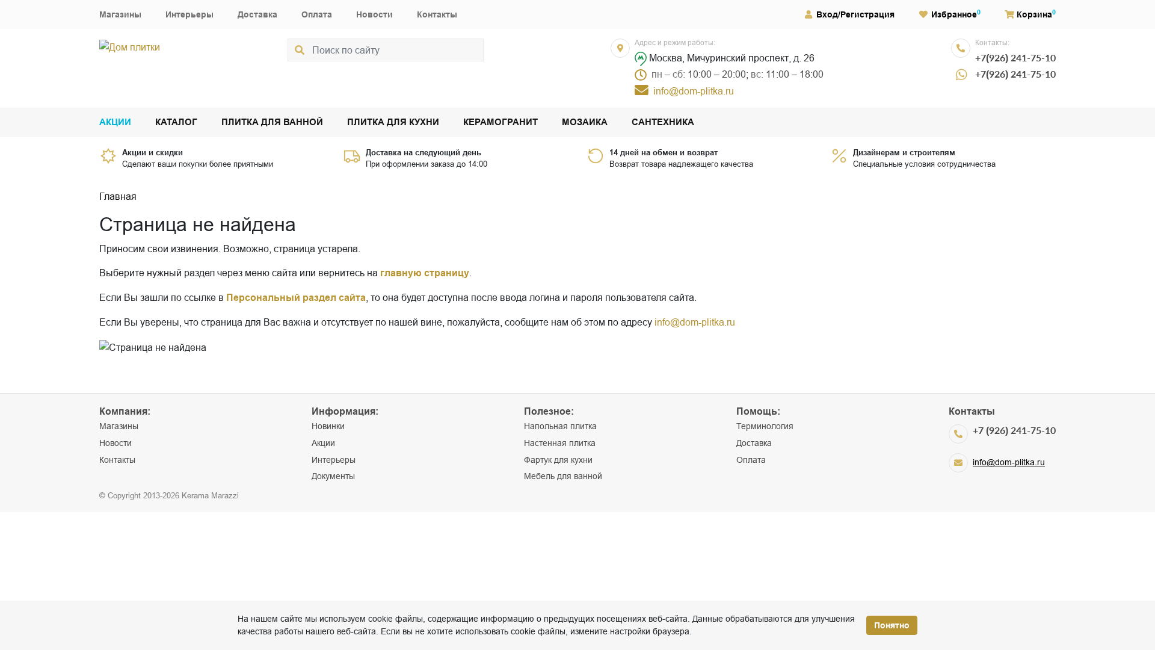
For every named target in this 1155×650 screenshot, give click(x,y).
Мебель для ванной (563, 476)
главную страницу (424, 273)
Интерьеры (189, 14)
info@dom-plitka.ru (694, 322)
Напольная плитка (560, 426)
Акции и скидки (152, 152)
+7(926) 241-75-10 (1015, 57)
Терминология (764, 426)
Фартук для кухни (558, 460)
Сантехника (663, 122)
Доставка (257, 14)
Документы (333, 476)
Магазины (120, 14)
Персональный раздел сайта (296, 297)
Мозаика (585, 122)
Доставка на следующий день (423, 152)
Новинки (328, 426)
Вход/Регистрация (855, 14)
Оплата (316, 14)
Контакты (437, 14)
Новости (374, 14)
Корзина (1034, 14)
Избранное (954, 14)
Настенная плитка (560, 443)
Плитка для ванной (272, 122)
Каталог (176, 122)
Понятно (892, 625)
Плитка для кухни (393, 122)
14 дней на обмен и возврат (663, 152)
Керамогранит (500, 122)
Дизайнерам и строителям (904, 152)
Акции (115, 122)
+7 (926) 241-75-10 (1014, 430)
